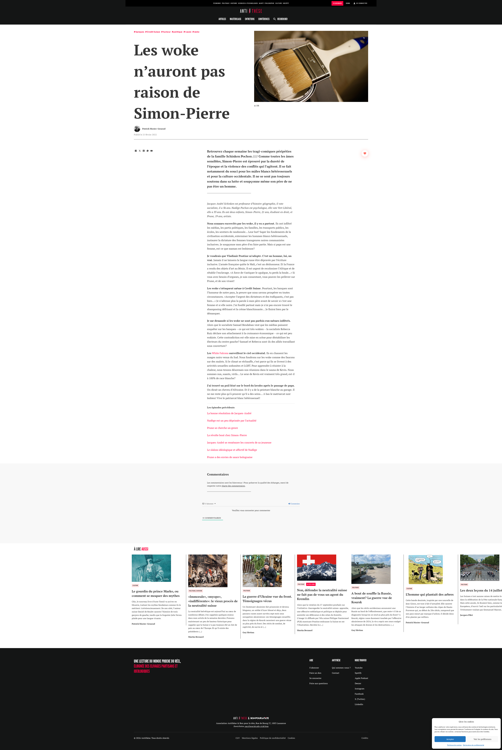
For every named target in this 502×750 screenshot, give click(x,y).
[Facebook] (136, 151)
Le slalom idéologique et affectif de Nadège (232, 450)
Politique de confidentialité (273, 738)
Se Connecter (361, 3)
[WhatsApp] (148, 151)
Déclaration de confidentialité (473, 745)
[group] (159, 590)
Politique (226, 3)
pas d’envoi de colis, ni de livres (257, 726)
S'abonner (314, 667)
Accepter (450, 739)
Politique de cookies (454, 745)
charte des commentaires (233, 485)
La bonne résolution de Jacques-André (229, 413)
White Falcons (220, 353)
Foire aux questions (318, 683)
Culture (278, 3)
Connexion (295, 503)
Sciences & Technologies (248, 3)
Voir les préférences (482, 739)
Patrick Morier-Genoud (154, 128)
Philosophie (269, 3)
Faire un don (315, 672)
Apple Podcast (361, 678)
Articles (222, 19)
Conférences (263, 19)
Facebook (359, 693)
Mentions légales (250, 738)
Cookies (291, 738)
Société (286, 3)
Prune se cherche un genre (223, 428)
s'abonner (337, 3)
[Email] (151, 151)
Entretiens (249, 19)
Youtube (359, 667)
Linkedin (359, 704)
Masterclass (235, 19)
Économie (217, 3)
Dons (348, 3)
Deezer (358, 683)
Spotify (358, 672)
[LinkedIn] (144, 151)
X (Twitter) (360, 699)
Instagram (359, 688)
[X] (140, 151)
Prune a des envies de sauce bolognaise (229, 457)
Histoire (233, 3)
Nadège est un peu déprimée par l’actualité (232, 420)
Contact (335, 672)
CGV (238, 738)
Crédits (364, 738)
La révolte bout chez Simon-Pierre (227, 435)
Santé (261, 3)
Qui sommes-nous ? (341, 667)
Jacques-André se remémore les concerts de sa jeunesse (239, 442)
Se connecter (315, 678)
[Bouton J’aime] (365, 153)
